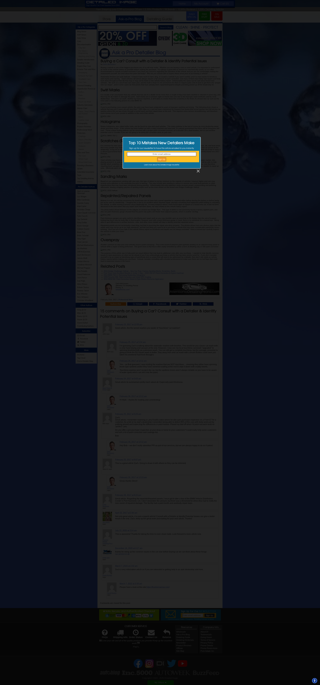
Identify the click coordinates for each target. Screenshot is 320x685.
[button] (314, 680)
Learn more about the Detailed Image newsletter (161, 165)
